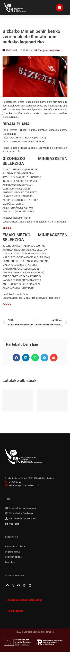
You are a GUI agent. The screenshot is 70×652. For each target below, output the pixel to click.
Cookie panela (15, 610)
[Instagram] (24, 585)
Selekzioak (54, 50)
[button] (16, 357)
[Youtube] (18, 585)
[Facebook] (7, 585)
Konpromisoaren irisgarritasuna (25, 600)
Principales (43, 50)
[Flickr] (30, 585)
